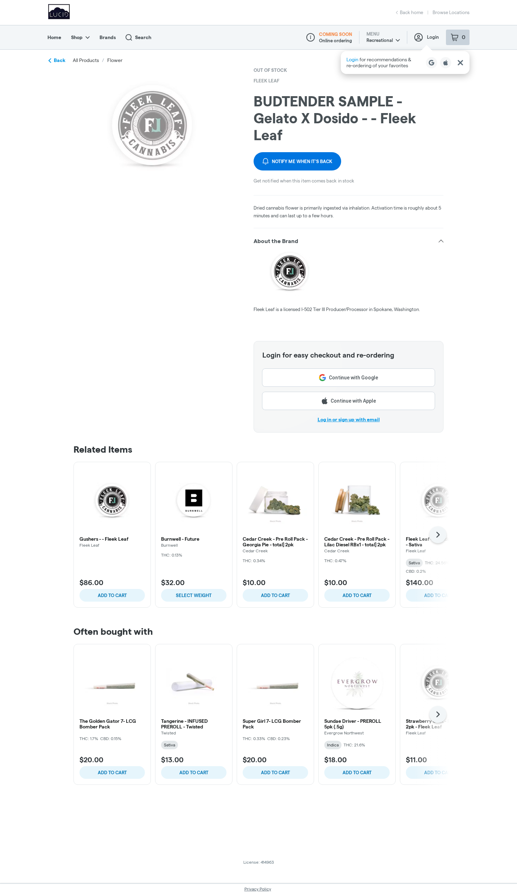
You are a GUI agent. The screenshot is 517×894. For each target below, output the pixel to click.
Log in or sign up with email (349, 419)
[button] (405, 62)
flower (114, 60)
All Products (86, 60)
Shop (77, 37)
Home (54, 37)
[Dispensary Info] (310, 37)
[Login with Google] (431, 62)
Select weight (194, 595)
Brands (108, 37)
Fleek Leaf (266, 80)
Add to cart (112, 595)
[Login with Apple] (445, 62)
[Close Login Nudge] (460, 62)
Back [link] (59, 60)
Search (143, 37)
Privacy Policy (257, 889)
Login (433, 37)
